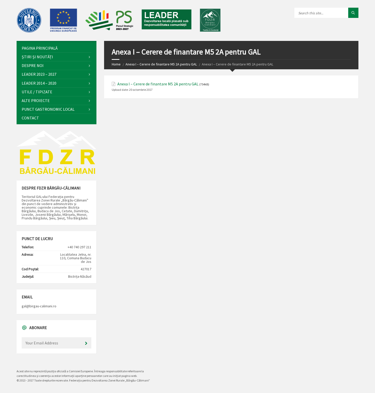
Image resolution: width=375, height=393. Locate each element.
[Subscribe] (86, 343)
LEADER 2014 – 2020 (39, 83)
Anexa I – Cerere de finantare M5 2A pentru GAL (161, 64)
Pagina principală (40, 48)
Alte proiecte (36, 100)
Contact (30, 117)
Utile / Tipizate (37, 91)
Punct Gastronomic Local (48, 109)
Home (116, 64)
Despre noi (33, 65)
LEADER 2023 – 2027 (39, 74)
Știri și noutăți (37, 56)
